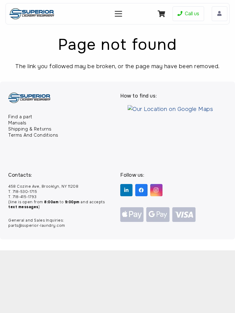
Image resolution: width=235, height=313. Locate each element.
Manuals (17, 123)
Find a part (20, 117)
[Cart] (161, 13)
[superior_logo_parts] (31, 13)
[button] (118, 13)
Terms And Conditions (33, 135)
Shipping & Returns (30, 129)
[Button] (219, 13)
